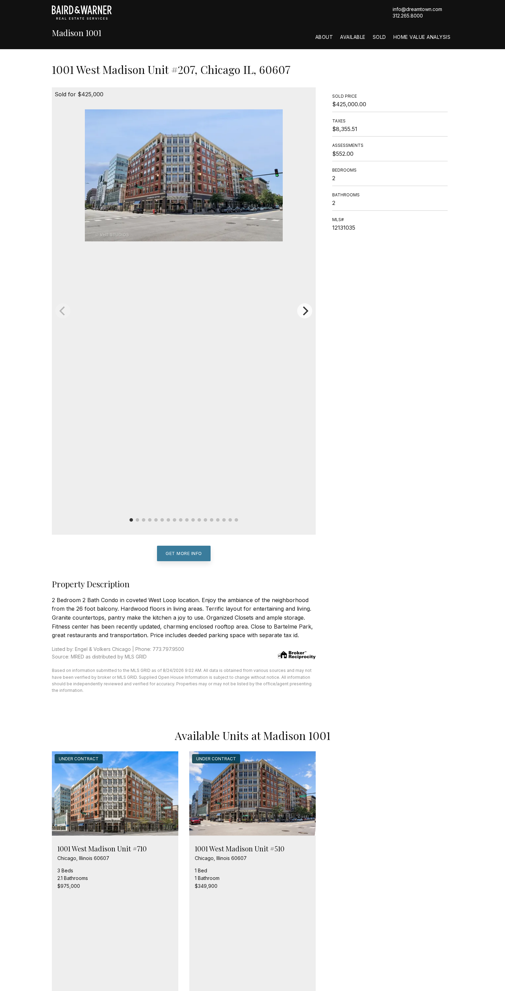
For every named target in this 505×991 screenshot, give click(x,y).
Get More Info (184, 553)
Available (353, 37)
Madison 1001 (76, 33)
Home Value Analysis (422, 37)
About (324, 37)
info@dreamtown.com (417, 9)
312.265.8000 (408, 16)
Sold (379, 37)
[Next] (304, 310)
